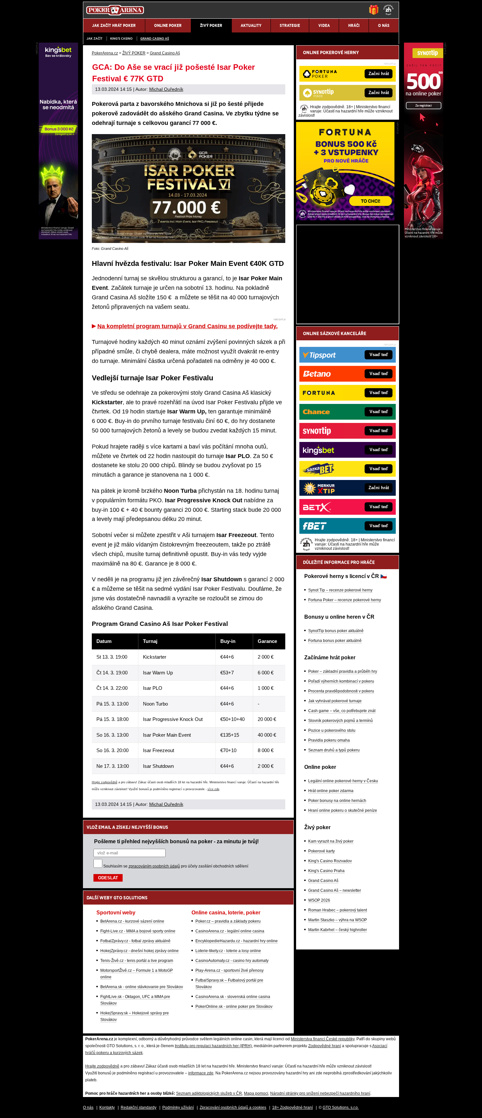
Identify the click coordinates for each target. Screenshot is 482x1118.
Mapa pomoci (256, 1093)
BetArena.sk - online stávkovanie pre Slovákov (141, 987)
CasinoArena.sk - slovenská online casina (232, 996)
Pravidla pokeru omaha (329, 740)
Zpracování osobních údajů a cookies (233, 1107)
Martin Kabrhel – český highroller (337, 930)
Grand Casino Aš (154, 38)
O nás (88, 1107)
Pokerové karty (321, 851)
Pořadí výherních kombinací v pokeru (341, 681)
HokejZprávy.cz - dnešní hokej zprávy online (139, 950)
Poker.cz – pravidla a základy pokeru (228, 921)
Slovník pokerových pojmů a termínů (340, 720)
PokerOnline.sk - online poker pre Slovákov (233, 1006)
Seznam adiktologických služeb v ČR (209, 1093)
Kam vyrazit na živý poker (330, 841)
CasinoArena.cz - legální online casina (229, 931)
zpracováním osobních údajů (154, 866)
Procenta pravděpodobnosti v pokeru (341, 691)
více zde (213, 789)
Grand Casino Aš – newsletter (334, 890)
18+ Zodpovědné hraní (292, 1107)
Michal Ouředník (166, 89)
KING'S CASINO (121, 38)
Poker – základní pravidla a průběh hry (342, 671)
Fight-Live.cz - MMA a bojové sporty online (137, 931)
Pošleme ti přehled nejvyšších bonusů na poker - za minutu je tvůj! (176, 841)
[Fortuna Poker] (345, 218)
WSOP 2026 (319, 900)
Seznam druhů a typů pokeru (334, 750)
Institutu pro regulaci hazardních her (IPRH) (213, 1046)
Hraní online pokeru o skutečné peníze (342, 810)
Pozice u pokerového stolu (331, 730)
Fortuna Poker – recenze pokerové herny (344, 600)
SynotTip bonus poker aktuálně (336, 631)
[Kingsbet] (58, 237)
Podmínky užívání (178, 1107)
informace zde (200, 1073)
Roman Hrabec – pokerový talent (337, 910)
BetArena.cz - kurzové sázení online (132, 921)
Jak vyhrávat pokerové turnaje (335, 701)
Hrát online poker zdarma (330, 791)
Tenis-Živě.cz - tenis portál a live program (136, 960)
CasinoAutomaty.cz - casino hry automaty (232, 960)
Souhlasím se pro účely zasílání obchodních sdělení (175, 866)
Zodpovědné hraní (324, 1046)
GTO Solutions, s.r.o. (341, 1107)
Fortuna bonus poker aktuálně (335, 640)
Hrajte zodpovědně (104, 782)
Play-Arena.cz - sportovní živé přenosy (229, 970)
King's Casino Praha (326, 870)
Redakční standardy (138, 1107)
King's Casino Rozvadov (330, 861)
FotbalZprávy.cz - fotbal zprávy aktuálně (135, 941)
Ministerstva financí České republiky (322, 1039)
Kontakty (107, 1107)
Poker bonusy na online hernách (337, 800)
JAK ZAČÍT (94, 38)
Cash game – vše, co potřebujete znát (341, 711)
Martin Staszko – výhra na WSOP (337, 920)
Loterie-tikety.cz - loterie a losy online (228, 950)
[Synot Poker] (423, 237)
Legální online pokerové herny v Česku (343, 781)
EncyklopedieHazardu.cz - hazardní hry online (236, 941)
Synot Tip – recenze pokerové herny (340, 590)
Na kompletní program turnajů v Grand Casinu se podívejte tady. (187, 326)
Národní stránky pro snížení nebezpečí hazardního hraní (320, 1093)
